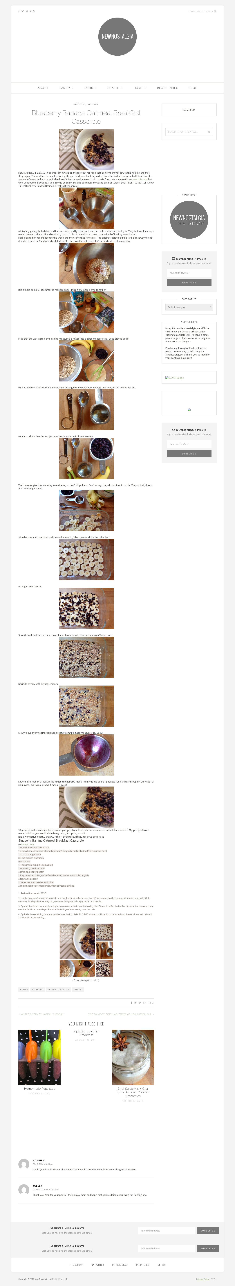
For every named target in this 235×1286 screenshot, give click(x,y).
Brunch (79, 104)
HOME (138, 88)
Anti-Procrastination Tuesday (42, 1014)
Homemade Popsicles (39, 1088)
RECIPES (93, 104)
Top (213, 1279)
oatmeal (78, 989)
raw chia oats (140, 179)
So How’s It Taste (27, 844)
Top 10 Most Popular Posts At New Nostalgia (120, 1014)
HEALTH (114, 88)
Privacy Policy (202, 1279)
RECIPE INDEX (167, 88)
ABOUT (43, 88)
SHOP (193, 88)
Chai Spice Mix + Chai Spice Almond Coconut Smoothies (133, 1092)
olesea (37, 1185)
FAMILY (65, 88)
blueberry (37, 989)
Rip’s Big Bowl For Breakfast (86, 1033)
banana (24, 989)
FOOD (89, 88)
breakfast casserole (58, 989)
